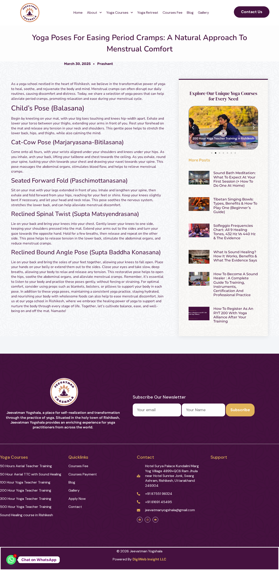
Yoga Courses (117, 12)
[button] (193, 128)
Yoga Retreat (147, 12)
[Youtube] (155, 519)
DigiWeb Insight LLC (149, 559)
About (92, 12)
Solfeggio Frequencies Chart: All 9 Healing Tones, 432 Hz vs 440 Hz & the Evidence (234, 232)
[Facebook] (140, 519)
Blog (190, 12)
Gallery (204, 12)
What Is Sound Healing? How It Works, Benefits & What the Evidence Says (235, 256)
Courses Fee (172, 12)
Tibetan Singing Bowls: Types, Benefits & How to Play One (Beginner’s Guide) (235, 205)
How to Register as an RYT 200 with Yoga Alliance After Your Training (233, 315)
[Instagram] (147, 519)
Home (78, 12)
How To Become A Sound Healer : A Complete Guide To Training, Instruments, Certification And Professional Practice (235, 284)
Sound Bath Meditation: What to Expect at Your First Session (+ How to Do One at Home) (234, 179)
